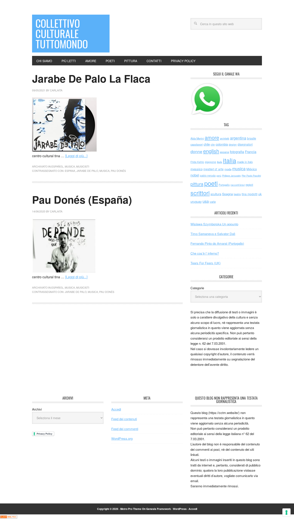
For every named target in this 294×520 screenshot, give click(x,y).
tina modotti (249, 194)
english (211, 151)
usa (206, 201)
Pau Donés (118, 170)
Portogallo (224, 184)
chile (207, 144)
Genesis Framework (158, 509)
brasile (251, 138)
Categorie (197, 288)
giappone (210, 162)
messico (196, 169)
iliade (219, 162)
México (251, 169)
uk (260, 194)
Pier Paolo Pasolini (251, 175)
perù (219, 175)
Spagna (227, 194)
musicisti (82, 166)
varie (213, 202)
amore (212, 137)
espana (70, 170)
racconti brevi (238, 184)
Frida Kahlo (197, 162)
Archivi (37, 409)
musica (70, 166)
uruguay (196, 201)
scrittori (200, 193)
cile (213, 144)
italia (229, 160)
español (57, 166)
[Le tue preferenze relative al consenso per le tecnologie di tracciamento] (286, 512)
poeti (211, 183)
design (233, 144)
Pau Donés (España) (82, 199)
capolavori (196, 144)
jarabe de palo (87, 170)
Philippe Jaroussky (231, 175)
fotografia (237, 151)
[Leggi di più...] (76, 155)
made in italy (245, 162)
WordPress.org (122, 438)
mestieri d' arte (213, 169)
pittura (196, 183)
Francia (250, 151)
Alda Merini (197, 138)
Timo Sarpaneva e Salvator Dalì (212, 233)
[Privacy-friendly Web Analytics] (8, 517)
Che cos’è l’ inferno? (204, 253)
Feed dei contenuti (124, 419)
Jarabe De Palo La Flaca (91, 78)
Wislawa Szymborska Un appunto (214, 224)
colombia (222, 144)
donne (196, 151)
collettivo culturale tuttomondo (62, 33)
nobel (194, 175)
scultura (215, 194)
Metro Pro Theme (130, 509)
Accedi (116, 409)
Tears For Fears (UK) (205, 263)
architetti (224, 138)
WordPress (180, 509)
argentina (238, 138)
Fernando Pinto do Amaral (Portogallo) (217, 243)
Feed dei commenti (124, 428)
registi (249, 185)
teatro (237, 194)
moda (227, 169)
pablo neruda (208, 175)
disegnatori (245, 144)
